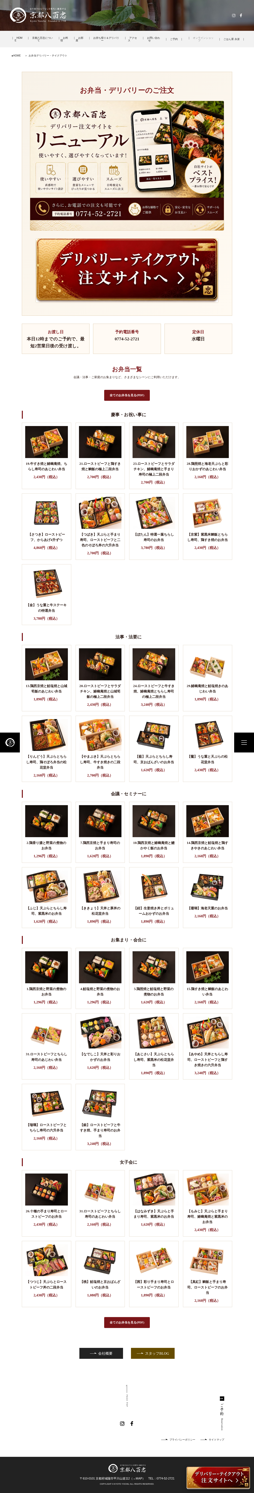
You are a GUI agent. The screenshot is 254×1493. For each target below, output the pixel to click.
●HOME (16, 55)
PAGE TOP (127, 1401)
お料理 (64, 39)
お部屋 (79, 39)
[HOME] (10, 742)
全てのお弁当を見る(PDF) (127, 395)
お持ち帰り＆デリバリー (106, 39)
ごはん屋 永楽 (231, 39)
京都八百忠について (42, 39)
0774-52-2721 (165, 1478)
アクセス (132, 39)
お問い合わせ (153, 39)
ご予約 (174, 39)
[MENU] (244, 742)
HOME (18, 39)
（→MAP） (137, 1478)
